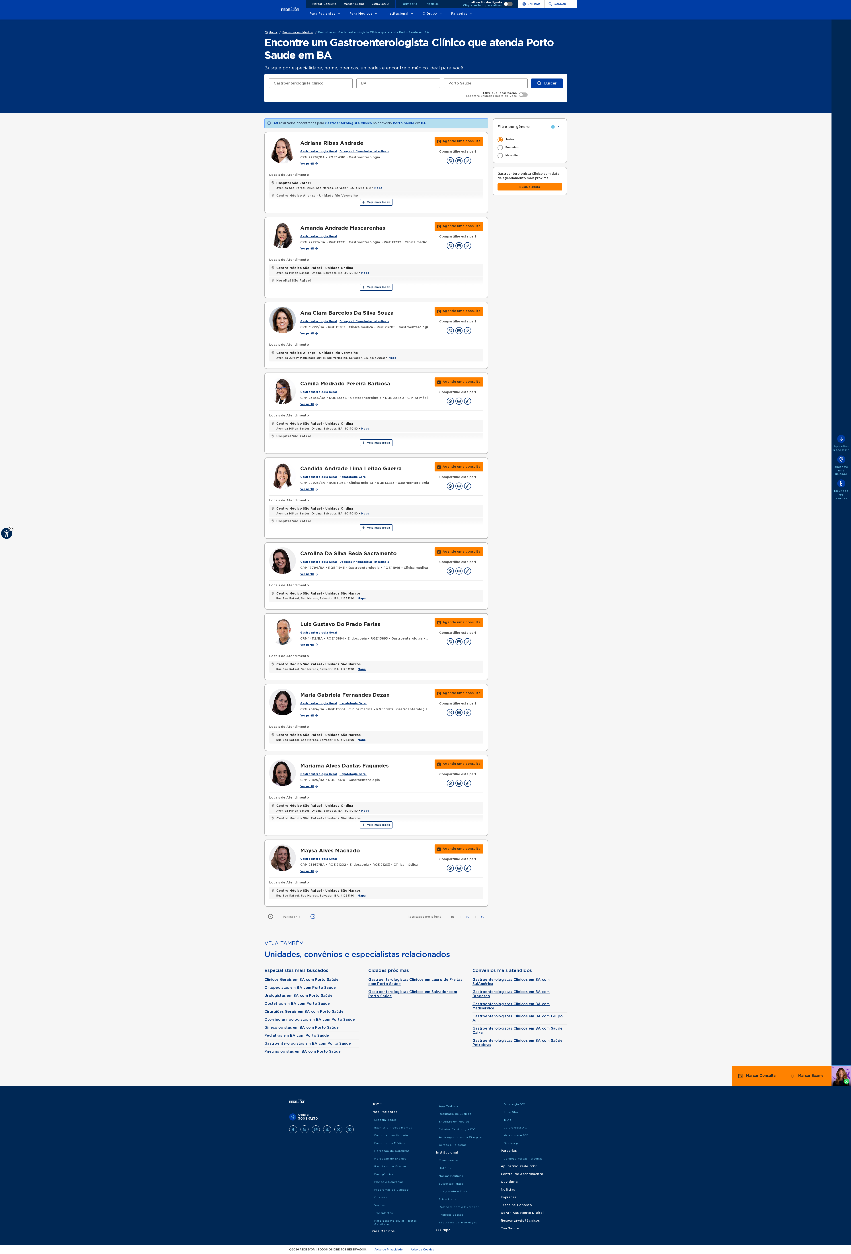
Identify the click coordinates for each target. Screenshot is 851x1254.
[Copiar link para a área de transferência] (467, 160)
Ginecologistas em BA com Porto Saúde (301, 1027)
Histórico (445, 1168)
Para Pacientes (322, 13)
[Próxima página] (313, 917)
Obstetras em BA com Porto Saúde (297, 1003)
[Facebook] (293, 1129)
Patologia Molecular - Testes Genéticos (395, 1222)
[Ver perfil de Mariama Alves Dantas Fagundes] (282, 772)
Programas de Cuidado (391, 1189)
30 (482, 917)
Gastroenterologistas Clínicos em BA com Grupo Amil (517, 1018)
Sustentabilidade (451, 1183)
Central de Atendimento (522, 1174)
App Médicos (448, 1106)
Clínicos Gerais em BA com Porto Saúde (301, 979)
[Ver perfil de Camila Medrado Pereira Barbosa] (282, 390)
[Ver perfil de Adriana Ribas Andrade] (282, 150)
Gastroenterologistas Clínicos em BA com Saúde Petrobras (517, 1043)
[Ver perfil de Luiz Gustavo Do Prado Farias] (282, 631)
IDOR (507, 1120)
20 (470, 917)
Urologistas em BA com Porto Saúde (298, 995)
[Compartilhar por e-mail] (459, 160)
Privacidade (447, 1199)
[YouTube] (349, 1129)
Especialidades (385, 1120)
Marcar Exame (354, 4)
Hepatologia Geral (353, 477)
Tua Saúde (510, 1228)
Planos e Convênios (389, 1182)
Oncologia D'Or (515, 1104)
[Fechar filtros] (558, 126)
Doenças (380, 1197)
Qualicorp (511, 1143)
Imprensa (509, 1197)
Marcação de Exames (390, 1158)
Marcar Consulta (324, 4)
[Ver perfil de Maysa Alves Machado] (282, 857)
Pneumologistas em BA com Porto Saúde (302, 1051)
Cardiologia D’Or (516, 1127)
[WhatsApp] (338, 1129)
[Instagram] (316, 1129)
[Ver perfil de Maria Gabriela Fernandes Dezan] (282, 702)
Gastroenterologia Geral (318, 151)
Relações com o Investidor (459, 1207)
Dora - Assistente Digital (522, 1213)
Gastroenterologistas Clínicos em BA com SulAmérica (511, 982)
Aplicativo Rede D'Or (519, 1166)
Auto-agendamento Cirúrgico (460, 1137)
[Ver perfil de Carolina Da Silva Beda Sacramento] (282, 560)
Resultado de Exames (390, 1166)
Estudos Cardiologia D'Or (458, 1129)
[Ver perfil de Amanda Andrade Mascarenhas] (282, 235)
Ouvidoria (410, 4)
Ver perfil (307, 163)
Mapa (378, 188)
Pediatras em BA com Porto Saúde (296, 1035)
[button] (10, 528)
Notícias (433, 4)
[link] (459, 141)
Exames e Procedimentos (393, 1127)
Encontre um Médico (389, 1143)
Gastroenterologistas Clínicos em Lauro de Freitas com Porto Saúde (415, 982)
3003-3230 (380, 4)
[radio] (530, 139)
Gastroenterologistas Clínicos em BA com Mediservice (511, 1006)
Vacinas (380, 1205)
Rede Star (511, 1112)
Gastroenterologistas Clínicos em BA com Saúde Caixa (517, 1030)
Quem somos (448, 1160)
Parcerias (459, 13)
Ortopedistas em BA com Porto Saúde (300, 987)
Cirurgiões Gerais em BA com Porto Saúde (304, 1011)
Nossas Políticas (451, 1176)
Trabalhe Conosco (516, 1205)
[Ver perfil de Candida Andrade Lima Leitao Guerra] (282, 475)
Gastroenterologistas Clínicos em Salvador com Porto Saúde (412, 994)
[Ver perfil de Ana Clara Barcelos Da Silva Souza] (282, 320)
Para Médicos (361, 13)
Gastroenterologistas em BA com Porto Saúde (307, 1043)
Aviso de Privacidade (389, 1249)
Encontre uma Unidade (391, 1135)
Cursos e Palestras (452, 1145)
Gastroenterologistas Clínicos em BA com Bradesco (511, 994)
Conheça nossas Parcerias (523, 1158)
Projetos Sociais (451, 1214)
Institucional (397, 13)
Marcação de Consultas (391, 1151)
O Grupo (430, 13)
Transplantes (383, 1213)
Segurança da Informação (458, 1222)
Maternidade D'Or (517, 1135)
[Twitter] (327, 1129)
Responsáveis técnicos (520, 1220)
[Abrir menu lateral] (571, 4)
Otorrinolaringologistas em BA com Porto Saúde (309, 1019)
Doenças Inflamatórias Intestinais (364, 151)
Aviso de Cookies (422, 1249)
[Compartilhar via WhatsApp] (450, 160)
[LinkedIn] (304, 1129)
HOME (377, 1104)
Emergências (383, 1174)
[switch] (488, 4)
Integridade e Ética (453, 1191)
